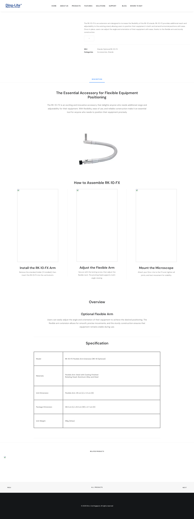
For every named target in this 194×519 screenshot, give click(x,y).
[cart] (188, 6)
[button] (185, 6)
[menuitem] (54, 6)
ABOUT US (64, 6)
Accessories (102, 52)
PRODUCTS (76, 6)
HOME (54, 6)
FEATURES (88, 6)
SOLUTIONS (100, 6)
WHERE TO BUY (136, 6)
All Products (97, 487)
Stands (111, 52)
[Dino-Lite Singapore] (13, 6)
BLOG (124, 6)
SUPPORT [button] (112, 6)
